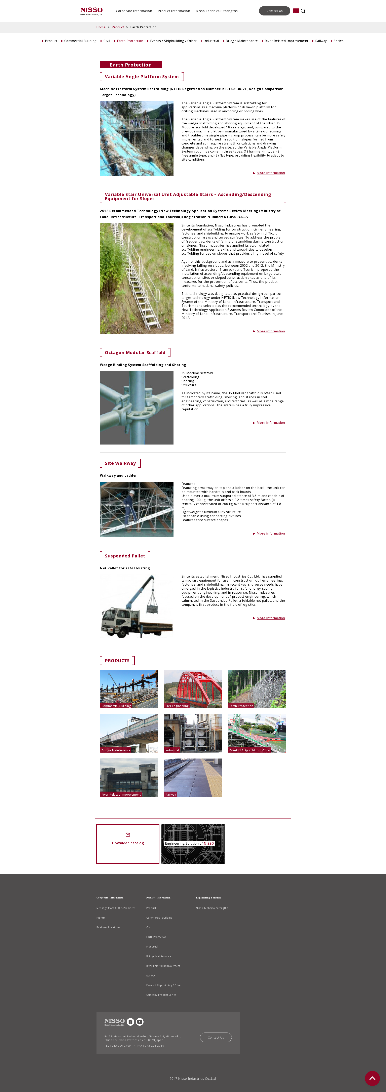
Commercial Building (80, 41)
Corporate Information (134, 11)
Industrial (211, 41)
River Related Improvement (286, 41)
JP (296, 11)
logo (91, 11)
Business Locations (108, 927)
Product (118, 27)
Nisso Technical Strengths (217, 11)
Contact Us (275, 11)
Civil (107, 41)
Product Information (174, 11)
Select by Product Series (161, 995)
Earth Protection (130, 41)
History (101, 917)
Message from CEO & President (116, 908)
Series (339, 41)
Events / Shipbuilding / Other (173, 41)
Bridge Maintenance (242, 41)
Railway (321, 41)
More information (271, 173)
